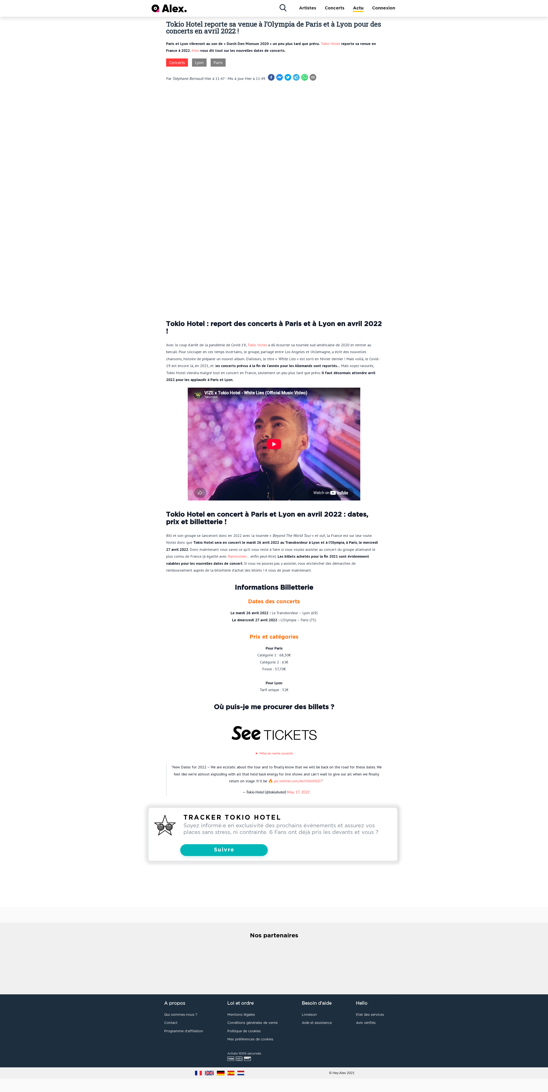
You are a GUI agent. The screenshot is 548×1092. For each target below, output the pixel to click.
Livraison (309, 1014)
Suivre (224, 850)
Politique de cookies (244, 1031)
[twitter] (287, 77)
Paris (218, 62)
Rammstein (237, 556)
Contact (170, 1023)
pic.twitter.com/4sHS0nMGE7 (298, 780)
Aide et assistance (317, 1023)
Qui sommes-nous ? (180, 1014)
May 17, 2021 (298, 792)
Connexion (383, 8)
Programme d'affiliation (183, 1031)
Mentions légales (241, 1014)
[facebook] (271, 77)
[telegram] (296, 77)
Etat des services (370, 1014)
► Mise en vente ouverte (274, 753)
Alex (195, 50)
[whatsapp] (304, 77)
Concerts (334, 8)
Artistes (307, 8)
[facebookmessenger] (279, 77)
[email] (313, 77)
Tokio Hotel (330, 43)
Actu (358, 8)
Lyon (199, 62)
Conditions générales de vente (252, 1023)
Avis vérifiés (366, 1023)
